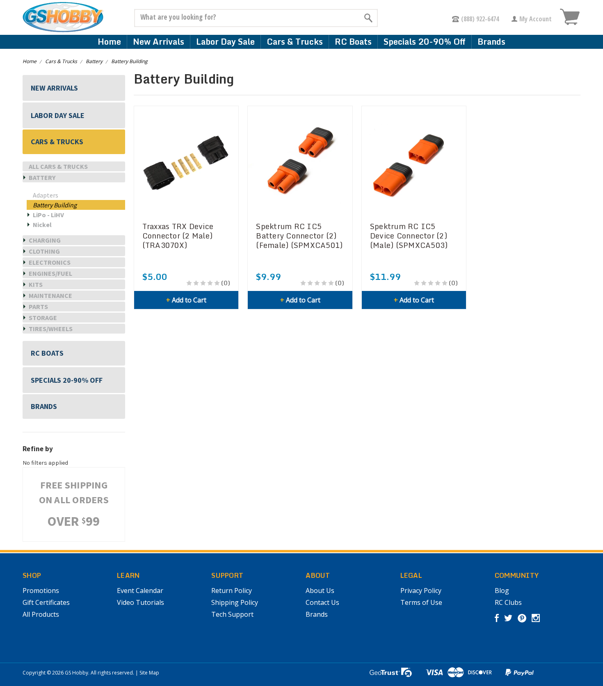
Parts (38, 306)
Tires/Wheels (51, 329)
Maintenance (50, 295)
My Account (535, 18)
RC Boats (353, 41)
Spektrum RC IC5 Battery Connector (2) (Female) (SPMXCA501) (299, 236)
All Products (41, 614)
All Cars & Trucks (58, 166)
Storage (43, 317)
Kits (36, 284)
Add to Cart (186, 299)
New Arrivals (158, 41)
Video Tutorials (140, 602)
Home (109, 41)
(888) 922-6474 (480, 18)
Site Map (149, 672)
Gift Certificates (46, 602)
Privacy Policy (420, 590)
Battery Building (129, 61)
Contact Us (322, 602)
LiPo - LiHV (48, 215)
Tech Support (232, 614)
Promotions (41, 590)
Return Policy (231, 590)
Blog (502, 590)
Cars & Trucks (295, 41)
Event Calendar (140, 590)
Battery (94, 61)
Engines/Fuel (50, 273)
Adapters (45, 195)
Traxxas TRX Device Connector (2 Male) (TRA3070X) (178, 236)
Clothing (44, 251)
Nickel (42, 224)
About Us (320, 590)
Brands (491, 41)
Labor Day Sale (225, 41)
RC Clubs (508, 602)
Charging (45, 240)
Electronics (50, 262)
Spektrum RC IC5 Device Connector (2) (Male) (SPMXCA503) (409, 236)
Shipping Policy (234, 602)
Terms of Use (421, 602)
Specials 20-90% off (425, 41)
